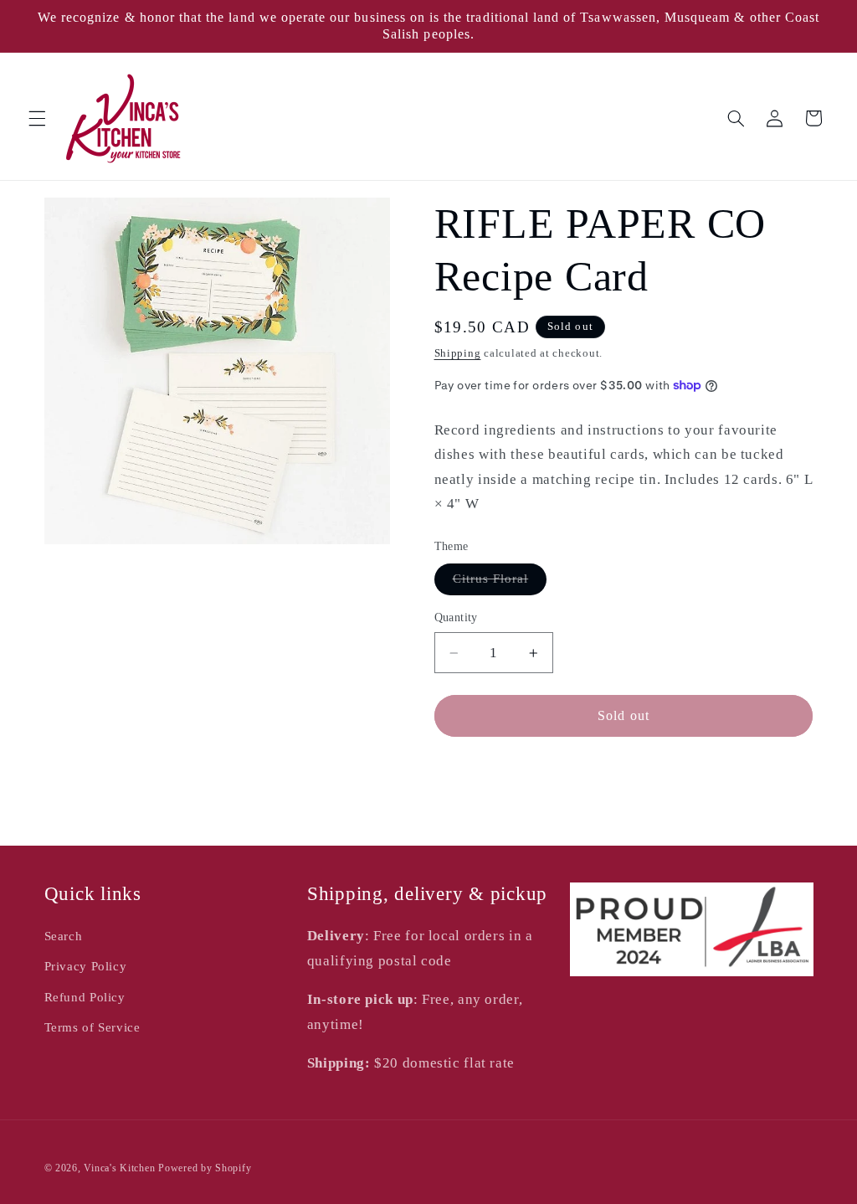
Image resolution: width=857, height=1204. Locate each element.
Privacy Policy (85, 966)
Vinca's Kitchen (119, 1168)
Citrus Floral (500, 582)
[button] (37, 118)
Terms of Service (92, 1027)
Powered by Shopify (204, 1168)
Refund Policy (85, 997)
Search (63, 936)
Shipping (457, 353)
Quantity (456, 617)
